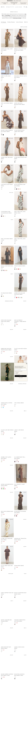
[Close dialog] (26, 363)
